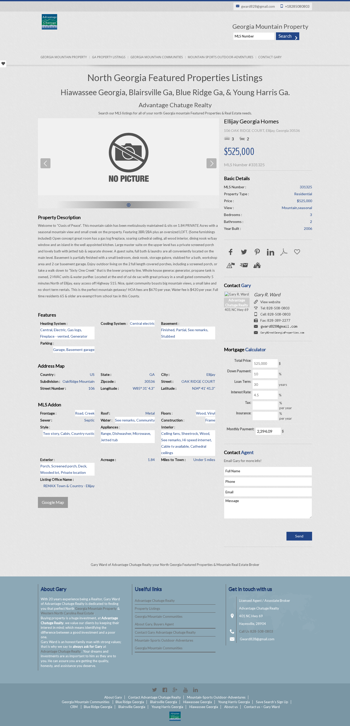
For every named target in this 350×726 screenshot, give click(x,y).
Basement (169, 323)
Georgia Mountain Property (63, 57)
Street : (167, 381)
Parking (46, 343)
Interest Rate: (241, 392)
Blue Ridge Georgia (130, 702)
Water (106, 420)
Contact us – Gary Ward (262, 707)
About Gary (113, 697)
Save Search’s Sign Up (272, 702)
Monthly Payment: (240, 429)
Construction (172, 420)
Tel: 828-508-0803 (275, 308)
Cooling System (113, 323)
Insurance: (243, 413)
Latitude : (169, 388)
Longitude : (110, 388)
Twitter (154, 690)
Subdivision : (50, 381)
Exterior (46, 459)
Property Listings (147, 608)
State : (106, 374)
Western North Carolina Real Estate (67, 613)
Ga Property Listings (108, 57)
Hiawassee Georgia (197, 702)
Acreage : (108, 459)
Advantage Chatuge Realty (61, 651)
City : (165, 374)
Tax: (248, 402)
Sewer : (46, 420)
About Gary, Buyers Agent (154, 624)
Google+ (175, 690)
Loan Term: (242, 381)
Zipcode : (108, 381)
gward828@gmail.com (258, 6)
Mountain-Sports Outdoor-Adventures (220, 57)
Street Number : (53, 388)
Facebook (165, 690)
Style (44, 427)
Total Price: (242, 360)
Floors (166, 413)
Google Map (53, 502)
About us (231, 707)
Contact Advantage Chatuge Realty (154, 697)
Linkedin (195, 690)
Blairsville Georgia (163, 702)
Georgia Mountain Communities (156, 57)
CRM (74, 707)
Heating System (53, 323)
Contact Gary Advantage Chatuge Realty (165, 632)
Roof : (105, 413)
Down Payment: (239, 371)
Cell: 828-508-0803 (275, 314)
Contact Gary (270, 57)
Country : (47, 374)
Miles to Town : (173, 459)
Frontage (47, 413)
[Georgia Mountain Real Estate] (175, 716)
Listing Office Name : (57, 479)
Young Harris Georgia (234, 702)
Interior (167, 427)
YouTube (185, 690)
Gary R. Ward (267, 294)
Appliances (109, 427)
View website (270, 302)
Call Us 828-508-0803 (256, 631)
